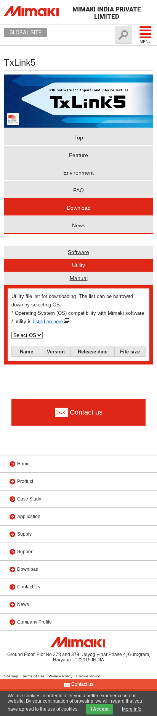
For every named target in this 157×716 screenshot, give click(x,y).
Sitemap (11, 676)
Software (78, 252)
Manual (79, 278)
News (78, 225)
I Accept (100, 709)
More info (131, 709)
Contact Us (28, 587)
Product (25, 481)
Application (28, 516)
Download (79, 208)
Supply (24, 534)
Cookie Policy (88, 676)
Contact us (81, 684)
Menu (145, 41)
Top (78, 137)
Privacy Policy (60, 676)
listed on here (48, 321)
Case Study (29, 499)
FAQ (78, 190)
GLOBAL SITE (26, 32)
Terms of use (33, 676)
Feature (78, 155)
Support (25, 551)
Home (23, 464)
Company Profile (34, 622)
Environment (78, 173)
